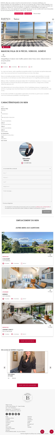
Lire (8, 378)
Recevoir (14, 378)
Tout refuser (28, 13)
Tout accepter (19, 13)
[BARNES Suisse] (10, 19)
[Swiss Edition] (27, 362)
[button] (53, 19)
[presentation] (4, 367)
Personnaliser (36, 13)
